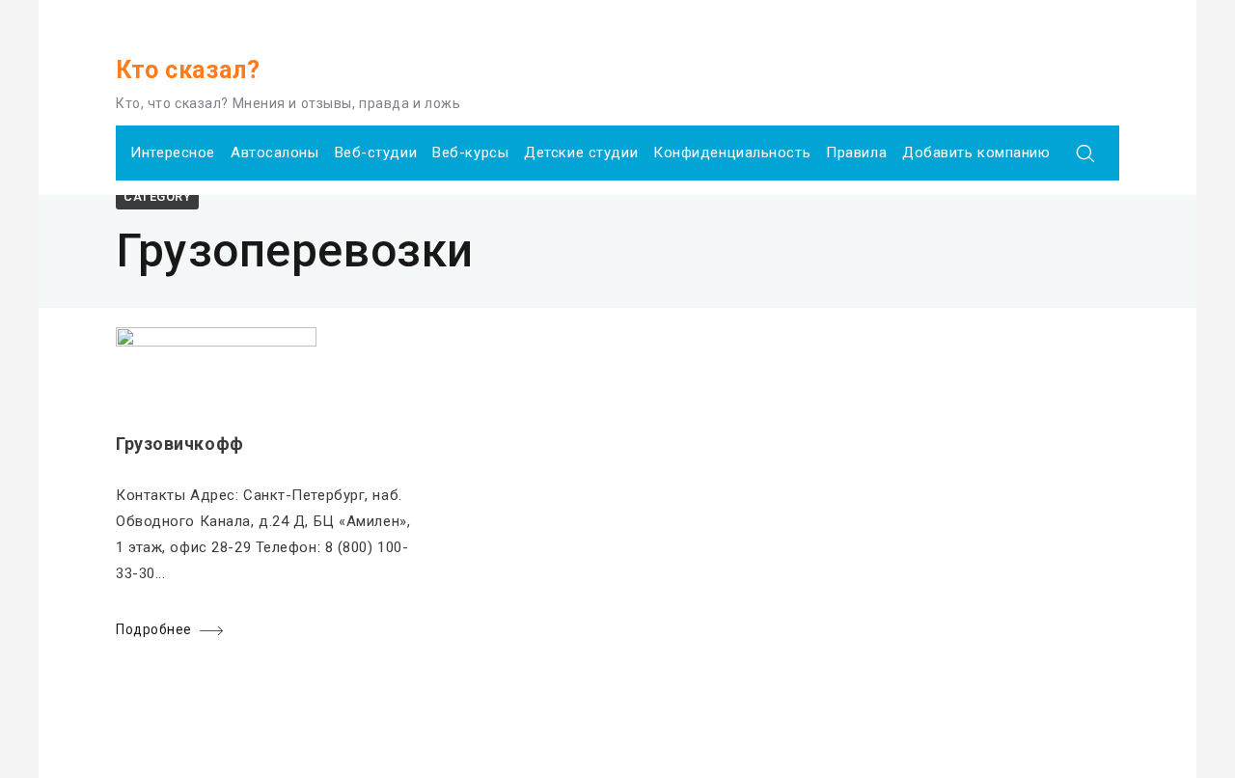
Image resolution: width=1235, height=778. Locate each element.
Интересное (172, 152)
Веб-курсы (470, 152)
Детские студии (581, 152)
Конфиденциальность (731, 152)
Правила (856, 152)
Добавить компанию (976, 152)
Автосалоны (275, 152)
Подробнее (154, 629)
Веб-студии (376, 152)
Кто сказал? (188, 70)
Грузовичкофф (180, 443)
